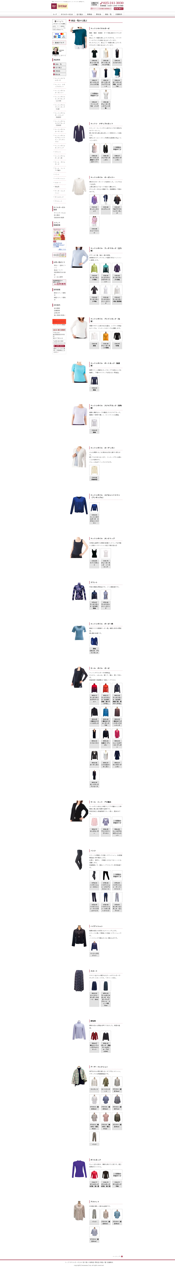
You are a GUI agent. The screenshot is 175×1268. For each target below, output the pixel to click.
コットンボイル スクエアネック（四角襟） (60, 123)
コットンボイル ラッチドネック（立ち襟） (60, 99)
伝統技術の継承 (59, 217)
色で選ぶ (86, 1262)
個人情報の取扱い (60, 315)
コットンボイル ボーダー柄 (60, 157)
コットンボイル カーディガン (60, 130)
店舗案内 (110, 1262)
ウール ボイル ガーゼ (60, 163)
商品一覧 (103, 1262)
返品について (58, 270)
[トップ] (55, 14)
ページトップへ (117, 1256)
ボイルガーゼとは (60, 213)
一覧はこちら (62, 249)
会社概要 (57, 308)
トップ (67, 1262)
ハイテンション (60, 179)
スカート (58, 183)
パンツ (57, 174)
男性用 (57, 187)
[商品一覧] (108, 14)
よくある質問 (58, 277)
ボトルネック (59, 197)
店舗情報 (57, 310)
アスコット (58, 201)
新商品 (92, 1262)
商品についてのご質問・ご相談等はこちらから (59, 350)
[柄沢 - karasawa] (59, 6)
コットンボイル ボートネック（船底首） (60, 115)
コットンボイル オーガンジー (60, 92)
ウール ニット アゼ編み (60, 169)
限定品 (97, 1262)
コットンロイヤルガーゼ (60, 79)
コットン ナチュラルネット (60, 86)
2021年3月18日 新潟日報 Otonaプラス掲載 (58, 244)
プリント (58, 152)
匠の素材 (57, 215)
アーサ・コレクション (60, 192)
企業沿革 (57, 313)
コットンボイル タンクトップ (60, 147)
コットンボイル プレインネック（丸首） (60, 107)
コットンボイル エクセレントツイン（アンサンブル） (60, 139)
